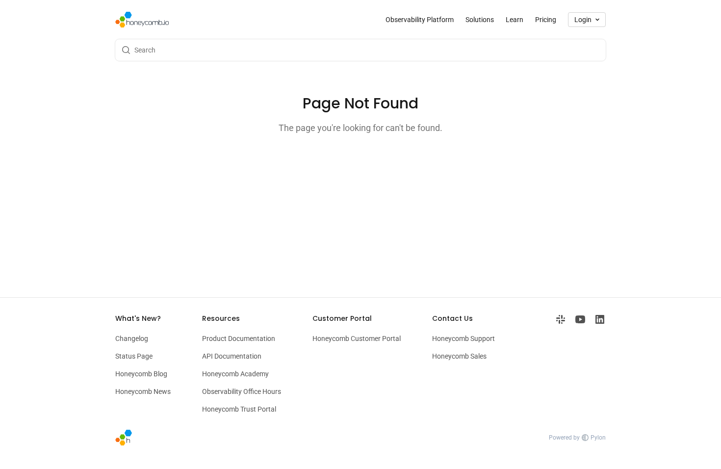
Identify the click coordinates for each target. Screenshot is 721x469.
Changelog (131, 338)
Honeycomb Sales (459, 356)
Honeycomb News (143, 391)
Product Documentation (238, 338)
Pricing (545, 20)
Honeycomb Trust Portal (239, 409)
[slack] (560, 363)
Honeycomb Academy (235, 374)
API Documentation (231, 356)
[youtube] (580, 363)
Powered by (577, 437)
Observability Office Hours (241, 391)
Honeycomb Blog (141, 374)
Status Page (134, 356)
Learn (514, 20)
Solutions (479, 20)
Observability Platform (420, 20)
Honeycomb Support (463, 338)
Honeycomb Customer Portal (356, 338)
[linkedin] (600, 363)
